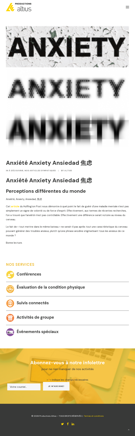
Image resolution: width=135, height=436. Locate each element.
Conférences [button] (29, 274)
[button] (10, 275)
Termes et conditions (94, 416)
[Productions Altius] (18, 7)
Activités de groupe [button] (35, 317)
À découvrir (16, 170)
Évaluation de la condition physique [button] (51, 287)
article (15, 206)
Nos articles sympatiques (40, 170)
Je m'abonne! (56, 386)
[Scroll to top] (128, 429)
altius (68, 170)
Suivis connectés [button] (33, 302)
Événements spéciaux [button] (38, 331)
